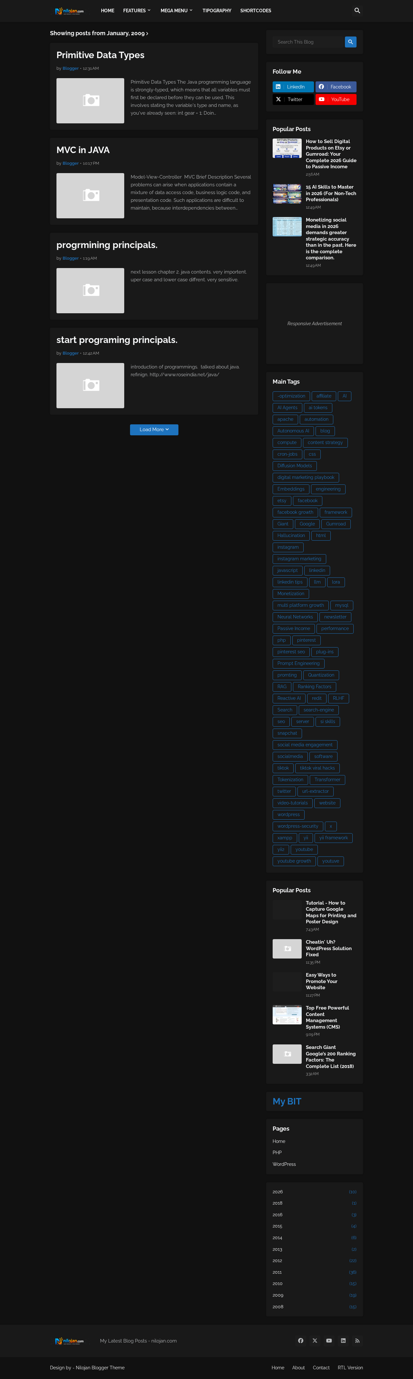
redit (317, 698)
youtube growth (294, 861)
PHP (277, 1152)
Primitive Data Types (100, 55)
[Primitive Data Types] (90, 100)
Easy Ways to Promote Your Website (321, 981)
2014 (315, 1237)
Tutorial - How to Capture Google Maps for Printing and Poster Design (331, 912)
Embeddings (291, 489)
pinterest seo (291, 651)
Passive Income (293, 628)
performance (335, 628)
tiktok (283, 768)
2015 (315, 1226)
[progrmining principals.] (90, 290)
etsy (282, 500)
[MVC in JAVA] (90, 195)
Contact (321, 1367)
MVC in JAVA (83, 150)
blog (325, 430)
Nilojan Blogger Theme (100, 1367)
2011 (315, 1272)
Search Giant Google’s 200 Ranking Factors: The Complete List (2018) (331, 1056)
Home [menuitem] (107, 10)
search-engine (319, 709)
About (298, 1367)
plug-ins (325, 651)
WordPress (284, 1164)
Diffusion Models (294, 465)
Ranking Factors (314, 686)
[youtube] (329, 1340)
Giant (282, 523)
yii (306, 837)
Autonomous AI (293, 430)
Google (307, 523)
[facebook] (300, 1340)
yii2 (280, 849)
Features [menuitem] (134, 10)
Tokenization (290, 779)
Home (279, 1141)
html (321, 535)
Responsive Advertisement (314, 323)
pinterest (306, 640)
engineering (328, 489)
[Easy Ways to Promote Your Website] (287, 981)
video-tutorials (292, 802)
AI (345, 396)
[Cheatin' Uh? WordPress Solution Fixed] (287, 949)
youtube (304, 849)
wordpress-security (297, 826)
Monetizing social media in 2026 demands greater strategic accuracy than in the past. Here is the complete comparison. (331, 239)
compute (287, 442)
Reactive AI (289, 698)
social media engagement (305, 744)
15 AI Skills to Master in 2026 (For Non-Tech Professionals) (331, 193)
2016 (315, 1214)
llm (317, 582)
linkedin (317, 570)
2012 (315, 1260)
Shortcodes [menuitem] (255, 10)
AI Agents (287, 407)
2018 (315, 1203)
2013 (315, 1249)
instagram (288, 547)
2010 (315, 1283)
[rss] (357, 1340)
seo (281, 721)
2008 (315, 1306)
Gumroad (336, 523)
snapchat (287, 733)
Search (284, 709)
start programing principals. (116, 340)
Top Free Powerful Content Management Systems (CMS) (327, 1017)
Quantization (321, 675)
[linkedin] (343, 1340)
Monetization (290, 593)
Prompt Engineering (298, 663)
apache (285, 419)
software (323, 756)
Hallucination (291, 535)
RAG (282, 686)
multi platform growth (300, 605)
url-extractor (315, 791)
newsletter (335, 616)
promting (287, 675)
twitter (284, 791)
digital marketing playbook (305, 477)
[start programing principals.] (90, 385)
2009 (315, 1295)
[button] (357, 10)
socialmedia (290, 756)
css (312, 454)
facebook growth (295, 512)
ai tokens (318, 407)
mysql (341, 605)
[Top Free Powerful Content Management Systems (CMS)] (287, 1014)
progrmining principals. (106, 245)
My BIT (287, 1101)
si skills (327, 721)
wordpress (288, 814)
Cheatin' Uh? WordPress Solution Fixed (329, 948)
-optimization (291, 396)
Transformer (327, 779)
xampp (284, 837)
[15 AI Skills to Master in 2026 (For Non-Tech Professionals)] (287, 193)
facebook (307, 500)
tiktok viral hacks (317, 768)
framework (336, 512)
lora (336, 582)
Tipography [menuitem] (217, 10)
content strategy (325, 442)
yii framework (333, 837)
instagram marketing (299, 558)
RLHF (338, 698)
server (302, 721)
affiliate (324, 396)
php (281, 640)
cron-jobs (287, 454)
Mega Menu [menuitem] (174, 10)
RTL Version (350, 1367)
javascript (287, 570)
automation (316, 419)
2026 (315, 1191)
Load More (152, 429)
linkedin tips (290, 582)
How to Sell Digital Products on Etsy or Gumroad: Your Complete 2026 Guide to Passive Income (331, 154)
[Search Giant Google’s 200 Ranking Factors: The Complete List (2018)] (287, 1054)
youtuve (330, 861)
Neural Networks (295, 616)
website (327, 802)
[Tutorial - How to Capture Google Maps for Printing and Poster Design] (287, 909)
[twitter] (314, 1340)
